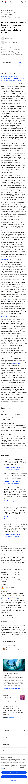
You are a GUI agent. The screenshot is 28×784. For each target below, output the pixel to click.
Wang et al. (4, 230)
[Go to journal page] (22, 697)
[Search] (22, 2)
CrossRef (6, 467)
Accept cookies (14, 772)
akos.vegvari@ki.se (6, 617)
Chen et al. (4, 316)
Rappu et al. (4, 259)
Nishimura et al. (16, 363)
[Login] (26, 2)
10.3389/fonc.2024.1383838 (9, 564)
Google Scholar (15, 467)
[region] (14, 769)
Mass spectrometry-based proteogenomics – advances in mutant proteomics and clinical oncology (13, 78)
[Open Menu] (2, 2)
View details (22, 62)
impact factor (7, 701)
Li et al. (8, 299)
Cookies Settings (14, 780)
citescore (16, 701)
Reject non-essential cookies (14, 777)
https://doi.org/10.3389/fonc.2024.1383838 (10, 17)
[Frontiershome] (9, 2)
